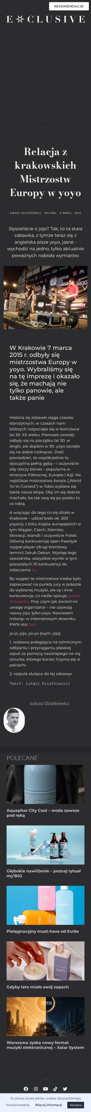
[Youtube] (45, 1089)
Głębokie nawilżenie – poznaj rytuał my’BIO (44, 873)
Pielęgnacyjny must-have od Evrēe (43, 931)
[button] (45, 127)
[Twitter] (65, 1089)
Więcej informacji (48, 1105)
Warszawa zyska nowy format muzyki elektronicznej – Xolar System (45, 1045)
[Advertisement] (45, 76)
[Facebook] (26, 1089)
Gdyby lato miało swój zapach (38, 987)
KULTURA (50, 213)
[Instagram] (36, 1089)
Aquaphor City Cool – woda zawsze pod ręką (43, 813)
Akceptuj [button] (75, 1105)
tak (32, 624)
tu (34, 570)
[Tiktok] (55, 1089)
